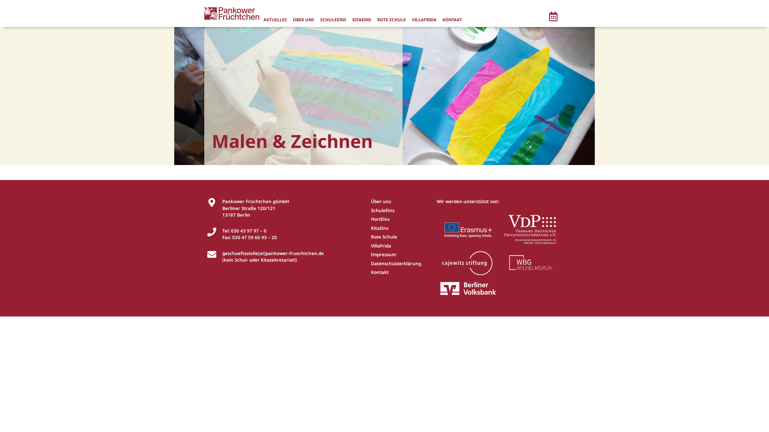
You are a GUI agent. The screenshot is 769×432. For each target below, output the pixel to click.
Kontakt (452, 19)
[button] (553, 17)
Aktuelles (275, 19)
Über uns (303, 19)
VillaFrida (424, 19)
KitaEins (361, 19)
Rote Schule (391, 19)
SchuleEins (333, 19)
